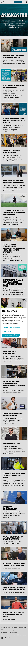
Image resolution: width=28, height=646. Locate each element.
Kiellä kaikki (7, 331)
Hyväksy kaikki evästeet (11, 335)
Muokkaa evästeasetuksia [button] (12, 327)
